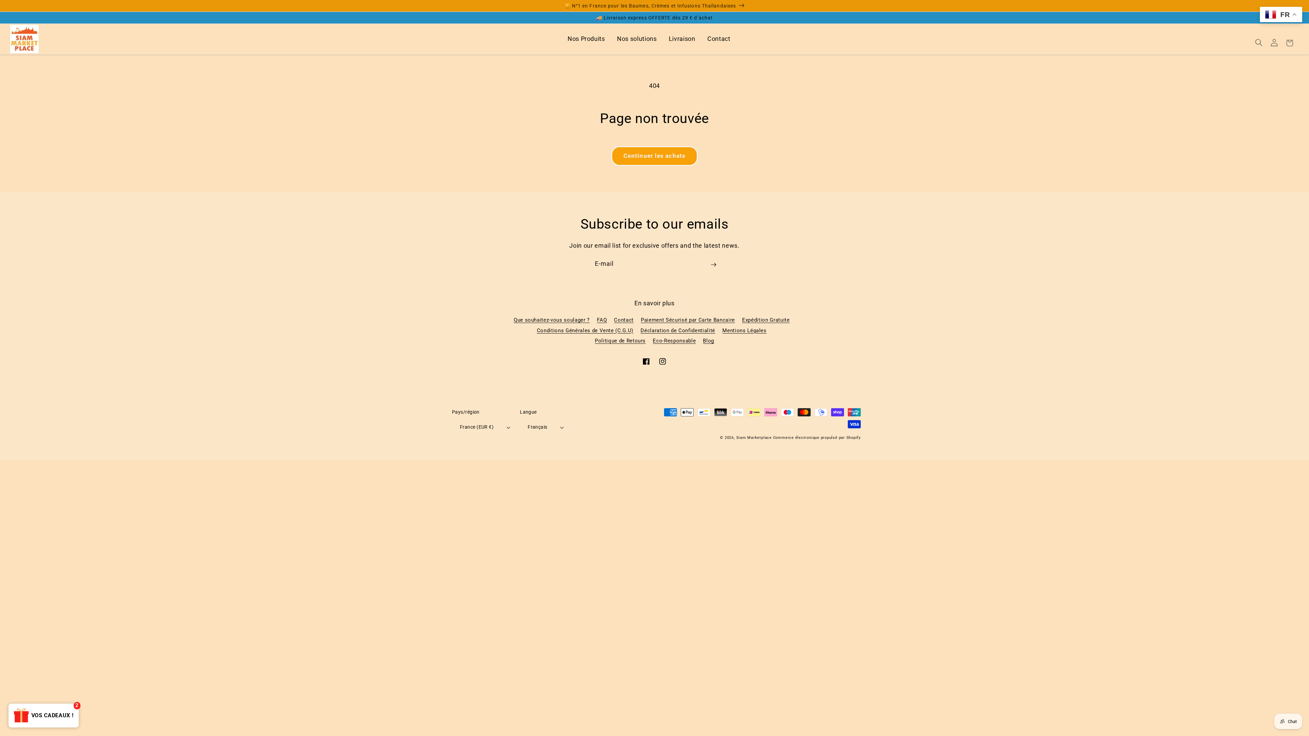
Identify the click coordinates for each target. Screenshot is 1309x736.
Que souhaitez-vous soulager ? (552, 320)
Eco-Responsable (674, 341)
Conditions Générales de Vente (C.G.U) (585, 330)
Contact (719, 38)
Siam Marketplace (754, 437)
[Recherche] (1258, 42)
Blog (708, 341)
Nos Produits (586, 38)
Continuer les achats (654, 156)
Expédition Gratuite (766, 320)
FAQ (602, 320)
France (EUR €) (477, 427)
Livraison (682, 38)
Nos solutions (637, 38)
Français (537, 427)
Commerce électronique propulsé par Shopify (817, 437)
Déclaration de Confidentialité (678, 330)
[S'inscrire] (713, 267)
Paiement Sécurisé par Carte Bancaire (688, 320)
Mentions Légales (744, 330)
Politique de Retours (620, 341)
